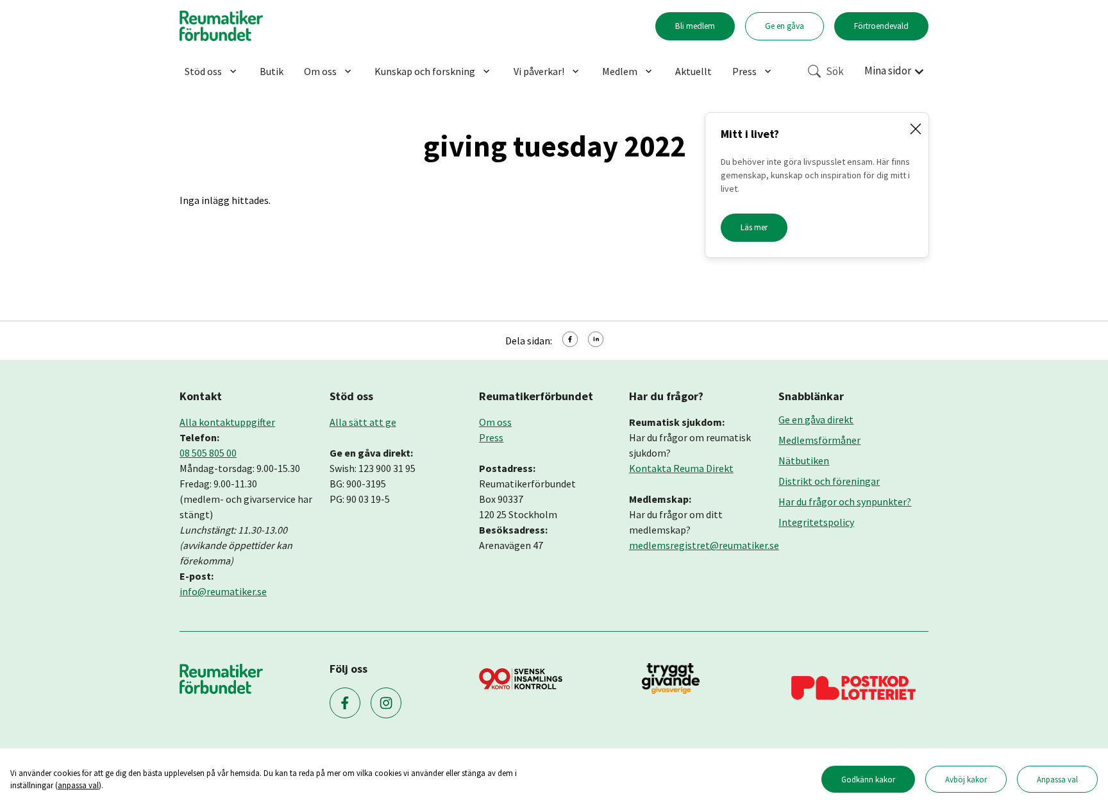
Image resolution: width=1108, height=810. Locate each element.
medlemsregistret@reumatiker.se (704, 545)
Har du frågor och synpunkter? (844, 501)
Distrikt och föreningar (829, 481)
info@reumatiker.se (223, 591)
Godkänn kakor (868, 779)
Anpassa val (1057, 779)
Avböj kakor (966, 779)
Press (744, 71)
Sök (835, 71)
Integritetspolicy (816, 522)
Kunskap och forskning (424, 71)
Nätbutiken (803, 460)
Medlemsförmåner (819, 440)
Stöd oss (203, 71)
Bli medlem (695, 26)
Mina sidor (887, 70)
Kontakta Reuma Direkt (681, 468)
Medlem (619, 71)
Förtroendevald (881, 26)
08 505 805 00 (208, 452)
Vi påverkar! (539, 71)
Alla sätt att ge (363, 422)
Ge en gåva (784, 26)
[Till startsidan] (221, 26)
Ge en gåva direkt (815, 419)
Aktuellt (693, 71)
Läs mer (754, 227)
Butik (271, 71)
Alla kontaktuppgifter (227, 422)
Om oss (320, 71)
